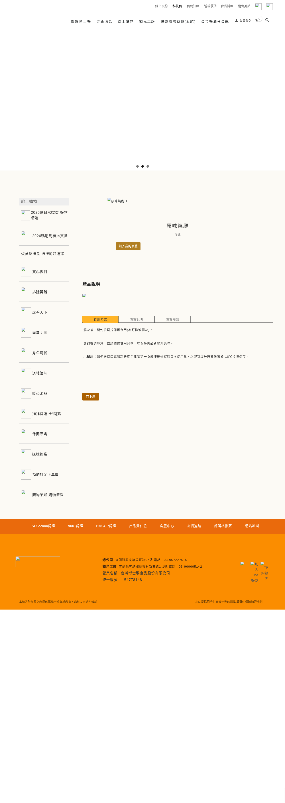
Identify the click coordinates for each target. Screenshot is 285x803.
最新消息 (104, 21)
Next (281, 98)
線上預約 (161, 6)
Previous (3, 98)
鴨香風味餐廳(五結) (178, 21)
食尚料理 (227, 6)
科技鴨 (177, 6)
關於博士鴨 (81, 21)
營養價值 (210, 6)
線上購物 (126, 21)
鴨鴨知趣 (193, 6)
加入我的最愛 (128, 246)
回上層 (90, 396)
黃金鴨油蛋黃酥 (215, 21)
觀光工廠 (147, 21)
